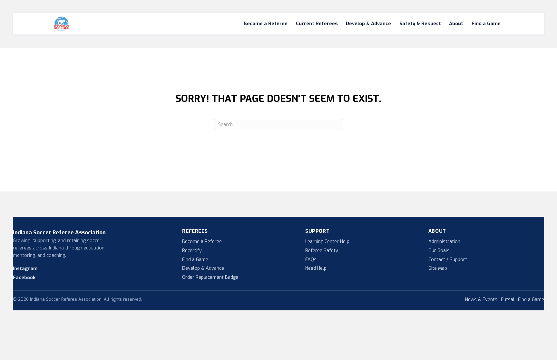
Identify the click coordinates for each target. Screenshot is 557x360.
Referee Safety (321, 251)
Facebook (24, 278)
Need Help (316, 268)
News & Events (481, 300)
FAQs (311, 260)
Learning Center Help (327, 241)
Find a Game (486, 23)
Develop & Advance (368, 23)
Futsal (507, 300)
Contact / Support (447, 260)
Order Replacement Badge (210, 277)
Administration (444, 241)
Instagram (25, 269)
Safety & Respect (420, 23)
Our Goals (439, 251)
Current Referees (317, 23)
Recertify (192, 251)
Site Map (437, 268)
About (456, 23)
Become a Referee (266, 23)
